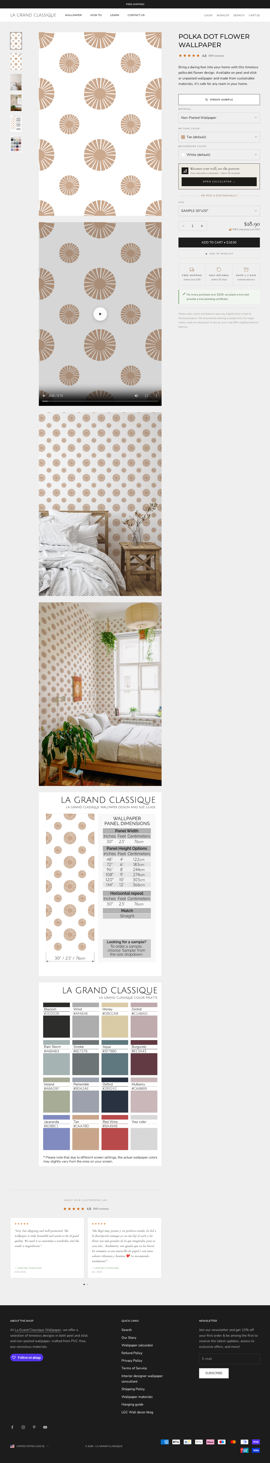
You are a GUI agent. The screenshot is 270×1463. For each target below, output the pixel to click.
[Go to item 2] (16, 61)
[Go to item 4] (16, 102)
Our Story (129, 1337)
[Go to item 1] (16, 40)
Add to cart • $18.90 (219, 242)
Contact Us (136, 15)
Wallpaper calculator (137, 1345)
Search (127, 1330)
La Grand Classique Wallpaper (38, 1330)
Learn (114, 15)
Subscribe (214, 1373)
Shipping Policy (133, 1389)
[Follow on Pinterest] (34, 1427)
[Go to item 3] (16, 82)
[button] (219, 176)
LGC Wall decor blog (137, 1412)
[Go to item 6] (16, 144)
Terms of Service (134, 1368)
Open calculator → (219, 181)
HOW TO (96, 15)
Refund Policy (132, 1353)
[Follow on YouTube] (45, 1427)
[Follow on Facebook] (12, 1427)
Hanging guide (132, 1404)
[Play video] (100, 314)
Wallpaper (73, 15)
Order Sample (221, 99)
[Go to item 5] (16, 123)
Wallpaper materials (137, 1397)
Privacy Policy (132, 1360)
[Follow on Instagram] (23, 1427)
